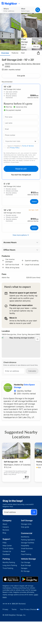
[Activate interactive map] (21, 347)
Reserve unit (21, 169)
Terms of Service (28, 146)
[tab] (5, 53)
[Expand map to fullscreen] (37, 339)
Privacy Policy (14, 147)
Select (34, 201)
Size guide (21, 76)
